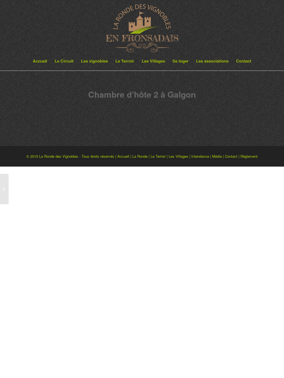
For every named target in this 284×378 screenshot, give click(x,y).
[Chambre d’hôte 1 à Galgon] (4, 189)
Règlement (249, 156)
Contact (231, 156)
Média (217, 156)
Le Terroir (158, 156)
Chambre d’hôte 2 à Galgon (142, 94)
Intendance (200, 156)
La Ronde (140, 156)
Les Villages (178, 156)
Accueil (123, 156)
